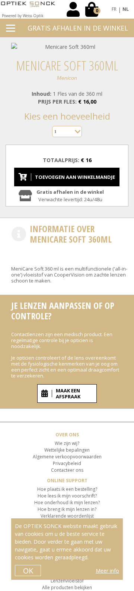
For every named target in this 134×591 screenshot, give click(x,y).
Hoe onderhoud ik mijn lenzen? (67, 502)
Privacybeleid (67, 463)
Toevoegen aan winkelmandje (75, 177)
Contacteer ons (67, 470)
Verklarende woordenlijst (67, 516)
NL (125, 9)
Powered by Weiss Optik (23, 15)
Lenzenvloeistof (67, 581)
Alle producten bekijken (67, 587)
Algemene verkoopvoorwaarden (67, 456)
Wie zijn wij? (67, 443)
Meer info (107, 570)
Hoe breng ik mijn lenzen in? (67, 509)
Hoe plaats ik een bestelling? (67, 489)
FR (114, 9)
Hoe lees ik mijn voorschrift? (67, 496)
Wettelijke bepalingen (67, 450)
